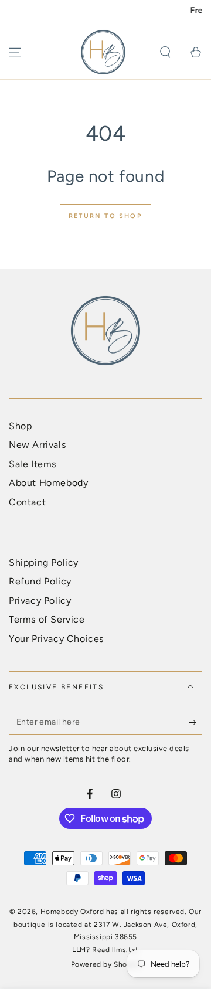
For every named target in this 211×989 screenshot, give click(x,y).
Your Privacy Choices (56, 638)
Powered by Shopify (106, 964)
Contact (27, 502)
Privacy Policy (40, 600)
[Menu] (15, 52)
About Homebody (48, 482)
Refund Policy (40, 581)
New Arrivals (37, 444)
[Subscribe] (195, 723)
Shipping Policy (44, 562)
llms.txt (125, 950)
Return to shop (105, 216)
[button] (165, 52)
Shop (20, 425)
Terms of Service (47, 619)
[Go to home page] (103, 52)
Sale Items (32, 464)
